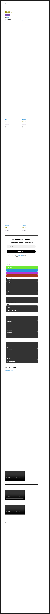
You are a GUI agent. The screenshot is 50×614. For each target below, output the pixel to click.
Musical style (9, 278)
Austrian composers (9, 319)
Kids (8, 291)
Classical (9, 280)
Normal (9, 272)
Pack (9, 307)
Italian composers (9, 330)
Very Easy (10, 267)
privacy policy (20, 255)
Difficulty (8, 264)
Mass (7, 347)
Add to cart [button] (7, 124)
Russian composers (9, 334)
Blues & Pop (9, 282)
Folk (8, 289)
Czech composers (9, 321)
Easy (9, 270)
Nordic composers (9, 332)
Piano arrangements (9, 349)
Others (7, 304)
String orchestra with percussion (12, 302)
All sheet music (11, 361)
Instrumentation (9, 295)
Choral (8, 345)
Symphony (8, 358)
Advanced (10, 275)
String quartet (9, 356)
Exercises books (12, 310)
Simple (8, 17)
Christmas (9, 293)
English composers (9, 323)
